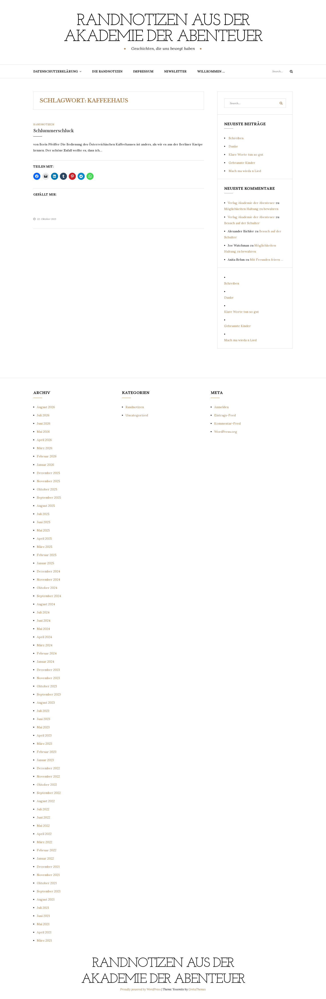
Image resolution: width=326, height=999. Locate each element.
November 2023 (48, 678)
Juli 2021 (43, 908)
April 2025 (44, 539)
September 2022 (49, 793)
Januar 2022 (45, 858)
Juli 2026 (43, 415)
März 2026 (44, 448)
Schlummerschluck (53, 130)
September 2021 (49, 891)
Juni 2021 (43, 916)
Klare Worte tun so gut (246, 155)
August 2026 (46, 407)
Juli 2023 (43, 711)
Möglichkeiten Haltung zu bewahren (251, 209)
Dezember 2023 (48, 670)
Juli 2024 (43, 612)
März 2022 (44, 842)
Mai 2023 (43, 727)
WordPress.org (225, 432)
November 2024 (48, 580)
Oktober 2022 (47, 785)
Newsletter (175, 71)
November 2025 (48, 481)
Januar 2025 (45, 563)
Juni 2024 (43, 621)
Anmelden (221, 407)
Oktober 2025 (47, 489)
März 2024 (44, 645)
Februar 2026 (47, 456)
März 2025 (44, 547)
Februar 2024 (47, 653)
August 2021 (46, 899)
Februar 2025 (47, 555)
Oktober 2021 (47, 883)
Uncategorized (137, 415)
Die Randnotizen (107, 71)
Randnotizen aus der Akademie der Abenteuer (163, 29)
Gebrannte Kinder (242, 163)
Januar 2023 (45, 760)
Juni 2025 (43, 522)
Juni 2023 (43, 719)
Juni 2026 (43, 423)
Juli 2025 (43, 514)
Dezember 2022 (48, 768)
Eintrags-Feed (225, 415)
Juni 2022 (43, 817)
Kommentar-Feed (227, 423)
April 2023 (44, 735)
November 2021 (48, 875)
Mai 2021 (43, 924)
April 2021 (44, 932)
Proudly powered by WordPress (140, 989)
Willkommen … (211, 71)
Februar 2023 (46, 752)
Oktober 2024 (47, 588)
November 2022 (48, 776)
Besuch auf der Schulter (242, 223)
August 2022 (46, 801)
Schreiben (236, 138)
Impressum (143, 71)
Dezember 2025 (48, 473)
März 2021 (44, 940)
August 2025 (46, 506)
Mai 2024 (43, 629)
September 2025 (49, 498)
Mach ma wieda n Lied (245, 171)
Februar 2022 (46, 850)
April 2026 (44, 440)
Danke (233, 146)
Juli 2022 (43, 809)
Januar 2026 (45, 465)
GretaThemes (197, 989)
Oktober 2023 (47, 686)
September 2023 (49, 694)
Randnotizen (43, 124)
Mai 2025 (43, 530)
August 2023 (46, 703)
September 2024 (49, 596)
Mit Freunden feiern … (266, 260)
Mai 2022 (43, 826)
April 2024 (44, 637)
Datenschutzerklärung (55, 71)
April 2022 (44, 834)
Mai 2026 (43, 432)
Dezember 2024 (48, 571)
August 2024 (46, 604)
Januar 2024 (45, 662)
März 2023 (44, 744)
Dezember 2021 (48, 867)
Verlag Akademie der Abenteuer (251, 203)
